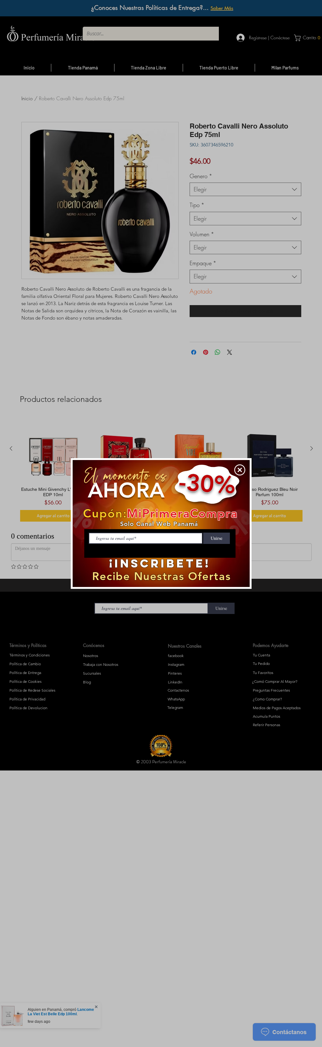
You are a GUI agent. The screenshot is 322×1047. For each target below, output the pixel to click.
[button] (239, 469)
